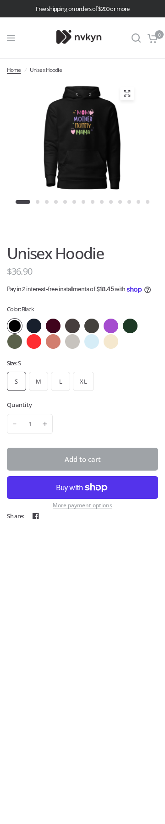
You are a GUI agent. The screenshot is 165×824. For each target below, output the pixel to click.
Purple (111, 326)
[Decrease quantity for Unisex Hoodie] (14, 424)
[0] (151, 38)
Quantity (19, 405)
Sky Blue (91, 341)
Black (14, 326)
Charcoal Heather (72, 326)
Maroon (53, 326)
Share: (16, 516)
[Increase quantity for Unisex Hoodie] (45, 424)
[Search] (136, 38)
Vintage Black (91, 326)
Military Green (14, 341)
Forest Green (130, 326)
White (130, 341)
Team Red (34, 341)
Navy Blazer (34, 326)
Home (14, 70)
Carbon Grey (72, 341)
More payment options (82, 505)
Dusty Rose (53, 341)
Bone (111, 341)
